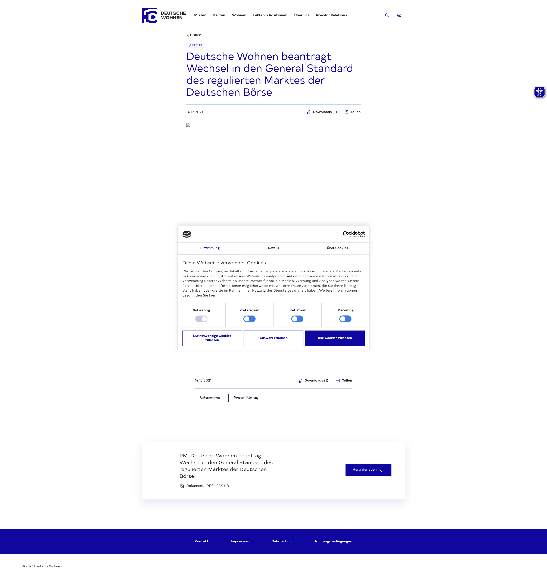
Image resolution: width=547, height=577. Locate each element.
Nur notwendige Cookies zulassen (212, 338)
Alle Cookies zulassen (335, 338)
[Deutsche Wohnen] (164, 15)
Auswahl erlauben (273, 338)
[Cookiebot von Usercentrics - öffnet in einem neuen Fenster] (346, 234)
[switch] (249, 319)
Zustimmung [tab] (210, 248)
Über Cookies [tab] (337, 248)
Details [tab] (273, 248)
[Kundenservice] (399, 15)
